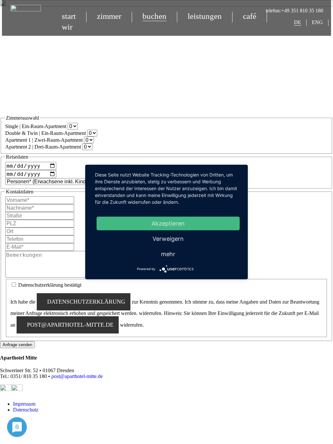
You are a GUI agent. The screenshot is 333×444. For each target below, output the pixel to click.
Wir (67, 26)
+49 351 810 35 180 (302, 10)
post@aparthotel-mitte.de (70, 324)
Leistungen (205, 16)
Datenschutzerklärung (86, 301)
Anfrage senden (17, 344)
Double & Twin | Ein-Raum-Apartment (46, 133)
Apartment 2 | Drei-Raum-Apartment (43, 147)
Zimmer (109, 16)
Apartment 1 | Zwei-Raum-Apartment (44, 140)
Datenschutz (25, 409)
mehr (168, 254)
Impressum (24, 404)
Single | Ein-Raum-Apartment (36, 126)
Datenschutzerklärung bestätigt (49, 285)
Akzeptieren (168, 223)
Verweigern (168, 238)
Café (249, 16)
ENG (317, 22)
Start (69, 16)
